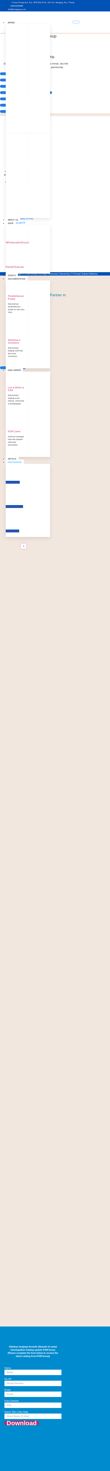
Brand (11, 22)
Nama (7, 1368)
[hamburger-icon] (76, 22)
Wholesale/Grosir (17, 242)
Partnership (15, 462)
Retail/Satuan (15, 266)
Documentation (16, 279)
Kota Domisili (11, 1401)
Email (7, 1390)
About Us (13, 220)
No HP (7, 1379)
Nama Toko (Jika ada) (16, 1412)
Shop (10, 223)
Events (12, 275)
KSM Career (14, 370)
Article (12, 459)
